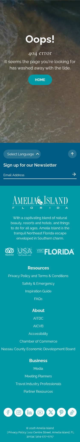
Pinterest (61, 412)
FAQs (38, 299)
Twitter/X (50, 412)
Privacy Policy (17, 432)
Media (38, 369)
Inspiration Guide (38, 291)
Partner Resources (38, 392)
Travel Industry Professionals (38, 384)
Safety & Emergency (38, 284)
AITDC (38, 318)
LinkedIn (29, 412)
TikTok (72, 412)
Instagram (18, 412)
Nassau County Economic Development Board (38, 349)
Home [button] (40, 80)
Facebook (8, 412)
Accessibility (38, 334)
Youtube (40, 412)
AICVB (38, 326)
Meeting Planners (38, 376)
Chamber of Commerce (38, 341)
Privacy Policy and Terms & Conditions (38, 276)
